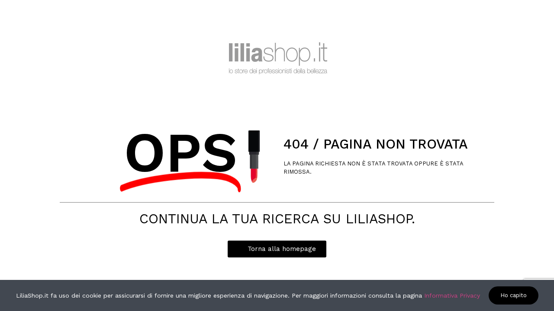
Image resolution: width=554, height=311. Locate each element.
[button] (277, 249)
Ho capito (513, 295)
